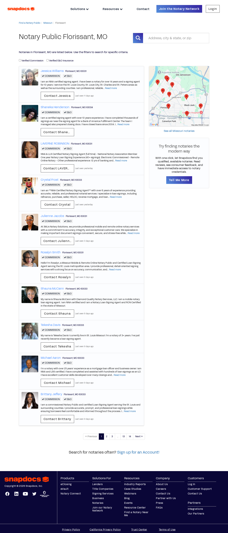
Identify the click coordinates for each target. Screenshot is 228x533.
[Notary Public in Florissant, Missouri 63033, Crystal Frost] (30, 186)
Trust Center (139, 529)
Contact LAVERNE (57, 168)
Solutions (78, 9)
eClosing (66, 484)
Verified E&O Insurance (61, 60)
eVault (65, 489)
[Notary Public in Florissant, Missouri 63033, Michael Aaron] (30, 364)
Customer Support (200, 489)
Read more (111, 88)
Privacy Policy (71, 529)
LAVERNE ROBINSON (55, 143)
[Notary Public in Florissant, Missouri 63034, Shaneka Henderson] (30, 113)
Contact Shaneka (57, 132)
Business (98, 498)
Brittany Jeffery (51, 394)
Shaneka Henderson (55, 107)
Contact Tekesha (57, 346)
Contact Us (163, 493)
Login (212, 9)
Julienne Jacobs (52, 216)
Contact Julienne (57, 241)
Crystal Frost (49, 180)
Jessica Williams (52, 71)
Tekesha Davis (50, 325)
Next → (139, 436)
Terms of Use (167, 529)
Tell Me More (179, 180)
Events (128, 503)
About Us (162, 484)
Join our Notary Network (102, 509)
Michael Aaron (51, 358)
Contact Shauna (57, 313)
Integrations (195, 509)
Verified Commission (32, 60)
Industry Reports (135, 484)
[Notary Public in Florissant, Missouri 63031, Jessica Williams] (30, 77)
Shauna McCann (52, 288)
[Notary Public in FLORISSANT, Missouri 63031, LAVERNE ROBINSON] (30, 149)
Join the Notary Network (179, 9)
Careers (161, 489)
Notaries (97, 503)
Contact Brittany (57, 419)
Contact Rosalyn (57, 277)
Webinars (130, 493)
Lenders (97, 484)
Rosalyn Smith (51, 252)
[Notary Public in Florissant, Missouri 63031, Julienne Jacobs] (30, 222)
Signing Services (102, 493)
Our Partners (196, 513)
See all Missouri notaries (179, 131)
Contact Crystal (57, 204)
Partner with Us (166, 498)
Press (159, 503)
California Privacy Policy (105, 529)
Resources (111, 9)
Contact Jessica (57, 96)
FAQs (159, 507)
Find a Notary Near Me (136, 513)
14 (130, 436)
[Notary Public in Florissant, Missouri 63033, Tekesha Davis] (30, 331)
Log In (191, 484)
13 (124, 436)
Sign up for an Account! (138, 452)
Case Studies (132, 489)
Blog (127, 498)
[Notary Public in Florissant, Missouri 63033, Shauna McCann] (30, 295)
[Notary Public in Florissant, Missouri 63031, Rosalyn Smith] (30, 258)
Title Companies (102, 489)
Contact (143, 9)
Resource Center (135, 507)
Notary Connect (71, 493)
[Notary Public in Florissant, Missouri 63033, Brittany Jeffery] (30, 400)
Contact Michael (57, 383)
